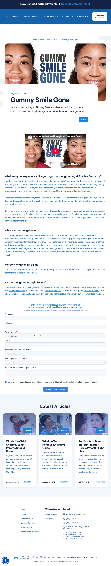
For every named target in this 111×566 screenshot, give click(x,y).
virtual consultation (17, 290)
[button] (12, 16)
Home (34, 39)
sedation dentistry (28, 272)
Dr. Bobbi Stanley (53, 290)
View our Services (28, 523)
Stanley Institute (51, 514)
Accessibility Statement (30, 532)
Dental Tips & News (49, 39)
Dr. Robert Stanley (92, 290)
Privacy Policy (26, 527)
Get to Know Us (27, 519)
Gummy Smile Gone (69, 39)
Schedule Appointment (75, 3)
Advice (83, 119)
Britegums (49, 519)
